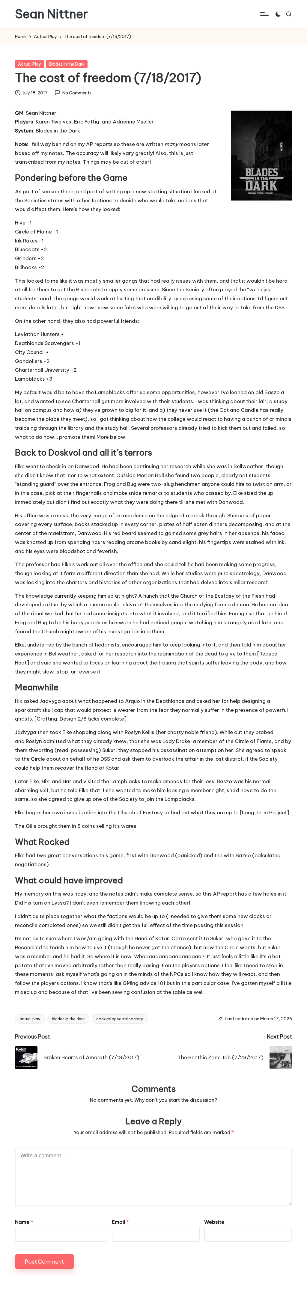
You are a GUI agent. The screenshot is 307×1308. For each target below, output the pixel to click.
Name (24, 1222)
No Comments (76, 93)
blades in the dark (68, 1018)
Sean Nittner (51, 14)
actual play (29, 1018)
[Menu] (264, 14)
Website (214, 1222)
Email (120, 1222)
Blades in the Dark (67, 64)
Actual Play (29, 64)
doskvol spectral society (119, 1018)
